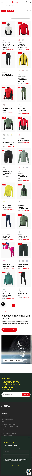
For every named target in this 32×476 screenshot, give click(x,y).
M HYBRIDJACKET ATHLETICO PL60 (8, 143)
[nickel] (26, 70)
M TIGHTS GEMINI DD (23, 294)
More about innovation (9, 330)
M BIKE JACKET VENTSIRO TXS (23, 236)
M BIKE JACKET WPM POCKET (7, 206)
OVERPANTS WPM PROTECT (7, 75)
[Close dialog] (29, 438)
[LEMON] (3, 201)
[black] (3, 70)
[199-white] (3, 260)
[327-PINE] (19, 74)
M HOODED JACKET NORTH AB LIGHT (23, 80)
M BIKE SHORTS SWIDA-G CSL (23, 265)
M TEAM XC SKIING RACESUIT (8, 265)
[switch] (29, 474)
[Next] (24, 306)
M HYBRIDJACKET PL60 (8, 109)
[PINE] (3, 289)
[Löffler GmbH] (15, 2)
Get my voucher (16, 465)
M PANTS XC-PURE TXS (6, 236)
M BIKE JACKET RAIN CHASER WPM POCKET (23, 45)
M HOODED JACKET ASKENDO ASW (23, 207)
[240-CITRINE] (19, 70)
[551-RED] (19, 167)
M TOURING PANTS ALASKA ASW (23, 110)
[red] (19, 40)
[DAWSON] (3, 40)
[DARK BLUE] (3, 231)
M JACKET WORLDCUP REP (23, 139)
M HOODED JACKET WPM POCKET (22, 177)
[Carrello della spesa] (30, 2)
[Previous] (7, 306)
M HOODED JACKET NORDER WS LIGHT (8, 45)
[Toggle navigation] (2, 2)
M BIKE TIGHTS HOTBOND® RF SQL (7, 173)
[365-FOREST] (19, 260)
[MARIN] (3, 138)
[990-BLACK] (23, 167)
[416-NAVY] (26, 167)
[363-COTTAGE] (23, 40)
